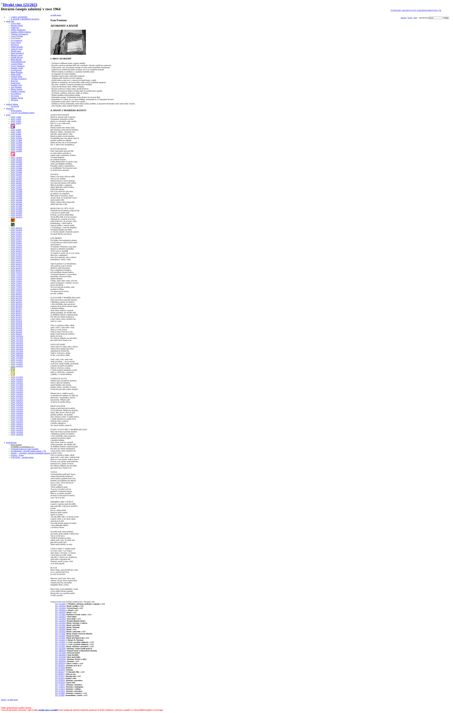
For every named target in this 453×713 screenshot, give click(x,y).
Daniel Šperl (15, 83)
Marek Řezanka (17, 72)
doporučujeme (11, 443)
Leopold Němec (17, 64)
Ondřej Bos (15, 28)
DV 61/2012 (60, 691)
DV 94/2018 (60, 670)
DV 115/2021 (60, 638)
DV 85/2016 (60, 678)
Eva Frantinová (16, 40)
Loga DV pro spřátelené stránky (23, 113)
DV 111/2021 (60, 646)
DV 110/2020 (60, 649)
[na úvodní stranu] (19, 4)
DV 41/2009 (60, 693)
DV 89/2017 (60, 672)
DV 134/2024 (60, 606)
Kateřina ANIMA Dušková (21, 32)
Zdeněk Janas (16, 51)
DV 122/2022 (60, 623)
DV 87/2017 (60, 676)
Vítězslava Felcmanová (19, 34)
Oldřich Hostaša (17, 47)
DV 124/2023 (60, 621)
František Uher (16, 85)
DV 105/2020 (60, 657)
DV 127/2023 (60, 615)
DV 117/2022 (60, 634)
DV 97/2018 (60, 668)
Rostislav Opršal (17, 68)
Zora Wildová (16, 94)
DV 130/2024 (60, 610)
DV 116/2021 (60, 636)
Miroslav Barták (17, 26)
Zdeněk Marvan (17, 57)
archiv (410, 18)
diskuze (403, 18)
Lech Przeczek (16, 70)
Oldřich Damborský (18, 30)
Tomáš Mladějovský (18, 62)
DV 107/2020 (60, 653)
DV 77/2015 (60, 685)
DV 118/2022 (60, 632)
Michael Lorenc (17, 55)
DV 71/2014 (60, 689)
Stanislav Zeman (17, 98)
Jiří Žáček (14, 100)
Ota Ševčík (15, 106)
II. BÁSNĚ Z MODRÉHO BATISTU (25, 19)
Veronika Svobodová (18, 79)
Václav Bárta (16, 23)
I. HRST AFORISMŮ (19, 17)
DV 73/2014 (60, 687)
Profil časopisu (16, 111)
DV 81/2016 (60, 683)
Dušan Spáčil (16, 74)
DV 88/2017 (60, 674)
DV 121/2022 (60, 625)
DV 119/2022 (60, 629)
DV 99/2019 (60, 663)
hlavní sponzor (16, 445)
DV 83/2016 (60, 680)
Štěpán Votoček (16, 89)
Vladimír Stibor (16, 77)
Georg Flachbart (17, 36)
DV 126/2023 (60, 617)
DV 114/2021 (60, 640)
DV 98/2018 (60, 666)
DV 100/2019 (60, 661)
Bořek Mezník (16, 60)
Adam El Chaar (16, 49)
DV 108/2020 (60, 651)
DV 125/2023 (60, 619)
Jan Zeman (15, 96)
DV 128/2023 (60, 612)
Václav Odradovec (18, 66)
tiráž (415, 18)
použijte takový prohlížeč (48, 710)
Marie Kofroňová (17, 53)
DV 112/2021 (60, 644)
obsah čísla (10, 21)
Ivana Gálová (16, 43)
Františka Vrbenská (18, 91)
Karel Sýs (14, 81)
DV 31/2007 (60, 695)
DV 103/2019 (60, 659)
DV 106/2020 (60, 655)
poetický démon (12, 104)
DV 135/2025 (60, 604)
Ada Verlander (16, 87)
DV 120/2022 (60, 627)
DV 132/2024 (60, 608)
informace (9, 108)
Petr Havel (15, 45)
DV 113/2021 (60, 642)
